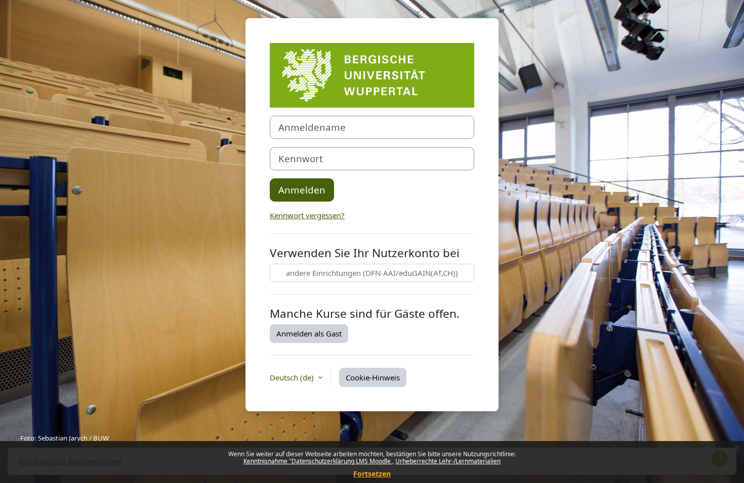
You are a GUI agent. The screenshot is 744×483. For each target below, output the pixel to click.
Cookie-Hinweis (373, 377)
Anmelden (301, 189)
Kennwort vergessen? (307, 215)
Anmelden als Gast (309, 333)
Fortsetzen (372, 473)
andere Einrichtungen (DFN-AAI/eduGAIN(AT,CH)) (372, 273)
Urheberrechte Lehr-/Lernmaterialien (448, 461)
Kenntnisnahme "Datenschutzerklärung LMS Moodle (317, 461)
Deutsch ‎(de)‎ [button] (293, 377)
